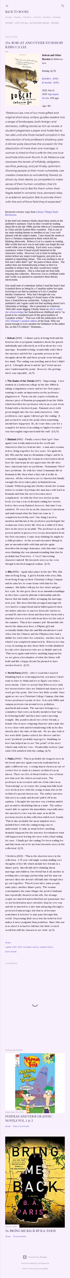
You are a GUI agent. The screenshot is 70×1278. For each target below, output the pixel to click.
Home (9, 23)
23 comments (19, 1236)
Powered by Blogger (37, 1257)
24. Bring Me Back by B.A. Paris (30, 1231)
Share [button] (8, 942)
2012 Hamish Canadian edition (21, 321)
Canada (46, 82)
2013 (19, 947)
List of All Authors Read (32, 23)
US (55, 78)
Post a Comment (21, 1126)
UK (56, 82)
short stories (10, 951)
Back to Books (16, 12)
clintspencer (43, 1263)
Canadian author (31, 947)
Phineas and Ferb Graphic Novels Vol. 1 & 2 (28, 1118)
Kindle (46, 78)
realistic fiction (46, 947)
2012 (14, 947)
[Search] (63, 5)
